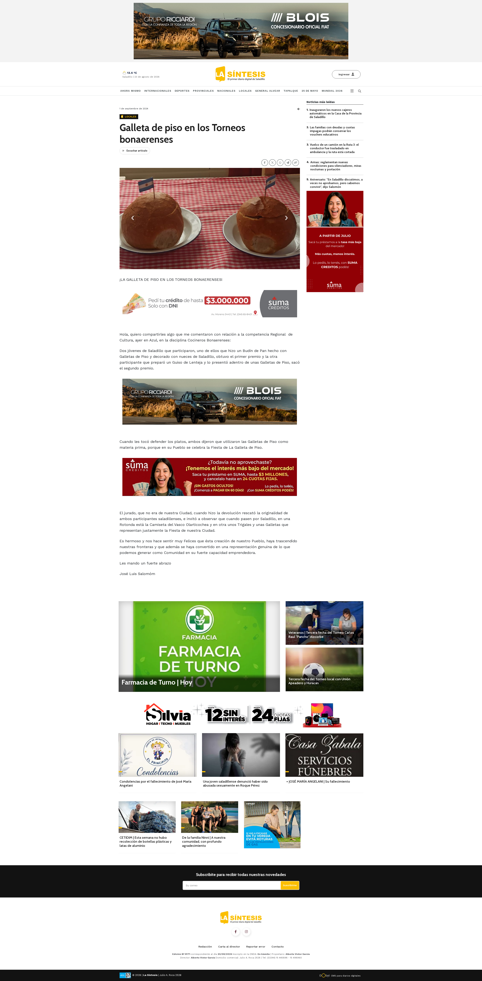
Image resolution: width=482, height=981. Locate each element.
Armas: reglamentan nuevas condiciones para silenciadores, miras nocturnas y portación (335, 165)
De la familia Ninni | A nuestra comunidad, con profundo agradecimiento (203, 842)
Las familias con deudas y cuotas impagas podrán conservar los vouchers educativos (332, 131)
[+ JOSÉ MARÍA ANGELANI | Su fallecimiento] (324, 755)
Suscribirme (290, 885)
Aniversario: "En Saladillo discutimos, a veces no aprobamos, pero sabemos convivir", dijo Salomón (336, 183)
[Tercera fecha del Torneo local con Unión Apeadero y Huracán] (324, 669)
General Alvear (267, 90)
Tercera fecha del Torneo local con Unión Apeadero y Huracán (319, 681)
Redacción (205, 946)
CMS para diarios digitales (346, 975)
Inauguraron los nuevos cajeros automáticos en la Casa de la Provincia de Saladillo (336, 113)
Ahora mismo (130, 90)
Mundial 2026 (332, 90)
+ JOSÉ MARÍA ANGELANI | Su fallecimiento (318, 781)
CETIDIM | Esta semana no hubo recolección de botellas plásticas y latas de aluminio (146, 842)
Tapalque (291, 90)
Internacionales (157, 90)
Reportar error (255, 946)
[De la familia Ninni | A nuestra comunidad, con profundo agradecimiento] (209, 817)
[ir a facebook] (236, 932)
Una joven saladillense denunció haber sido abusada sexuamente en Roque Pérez (235, 783)
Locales (245, 90)
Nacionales (226, 90)
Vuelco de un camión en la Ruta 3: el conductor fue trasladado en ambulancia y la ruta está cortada (334, 148)
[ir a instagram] (246, 932)
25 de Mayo (310, 90)
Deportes (182, 90)
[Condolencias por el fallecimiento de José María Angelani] (158, 755)
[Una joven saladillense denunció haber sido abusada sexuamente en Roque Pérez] (241, 755)
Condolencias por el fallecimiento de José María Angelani (155, 783)
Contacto (278, 946)
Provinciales (203, 90)
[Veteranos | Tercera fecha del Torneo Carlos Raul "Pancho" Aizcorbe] (324, 623)
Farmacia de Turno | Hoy (156, 682)
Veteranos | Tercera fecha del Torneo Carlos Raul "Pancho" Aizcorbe (321, 635)
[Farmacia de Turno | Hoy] (199, 646)
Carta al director (229, 946)
